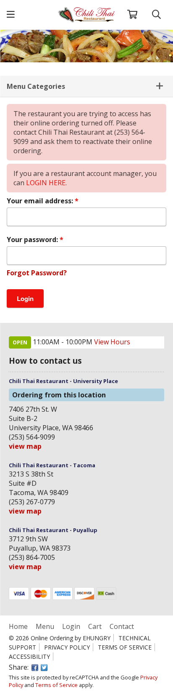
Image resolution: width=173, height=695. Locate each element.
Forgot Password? (37, 272)
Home (19, 626)
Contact (122, 626)
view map (25, 446)
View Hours (112, 341)
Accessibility (29, 656)
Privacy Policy (67, 647)
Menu (45, 626)
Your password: (33, 239)
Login (71, 626)
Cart (95, 626)
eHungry (96, 638)
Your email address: (41, 200)
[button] (10, 14)
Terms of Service (125, 647)
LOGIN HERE (46, 182)
